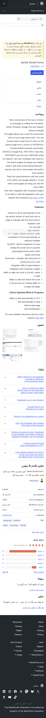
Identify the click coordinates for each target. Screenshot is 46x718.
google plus (7, 520)
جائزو (39, 88)
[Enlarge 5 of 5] (19, 357)
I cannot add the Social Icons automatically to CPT (32, 444)
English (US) (7, 515)
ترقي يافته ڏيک (38, 532)
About (41, 622)
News (41, 626)
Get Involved (16, 642)
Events (19, 646)
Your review (38, 572)
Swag (18, 655)
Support (40, 646)
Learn (41, 642)
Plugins (19, 630)
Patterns (18, 634)
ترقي (39, 100)
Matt (40, 667)
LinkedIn (23, 525)
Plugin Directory (37, 11)
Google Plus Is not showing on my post (35, 408)
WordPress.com (36, 662)
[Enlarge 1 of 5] (40, 332)
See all (5, 572)
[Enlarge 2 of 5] (40, 342)
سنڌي (35, 686)
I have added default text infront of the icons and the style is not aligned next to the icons (29, 454)
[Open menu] (4, 3)
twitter (5, 525)
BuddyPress (37, 675)
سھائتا (39, 106)
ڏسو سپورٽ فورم (36, 590)
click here (39, 318)
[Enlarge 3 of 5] (19, 332)
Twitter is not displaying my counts (28, 416)
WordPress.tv (37, 655)
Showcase (17, 622)
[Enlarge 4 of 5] (19, 345)
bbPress (39, 671)
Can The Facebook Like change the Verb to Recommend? (30, 424)
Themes (18, 626)
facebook (17, 520)
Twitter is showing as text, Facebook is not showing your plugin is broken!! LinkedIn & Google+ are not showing (27, 434)
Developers (39, 651)
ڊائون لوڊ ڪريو (37, 73)
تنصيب (38, 94)
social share (14, 525)
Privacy (40, 634)
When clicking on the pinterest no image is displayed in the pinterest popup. (30, 379)
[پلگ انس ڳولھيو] (18, 19)
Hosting (40, 630)
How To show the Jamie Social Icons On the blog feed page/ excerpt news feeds (31, 390)
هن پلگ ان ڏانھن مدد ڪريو (33, 607)
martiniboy (35, 66)
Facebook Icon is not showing (30, 400)
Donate (17, 651)
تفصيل (38, 81)
